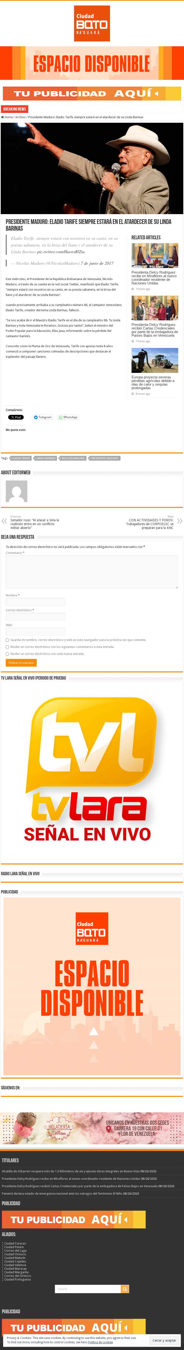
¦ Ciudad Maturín (13, 1258)
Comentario (15, 553)
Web (9, 625)
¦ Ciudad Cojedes (14, 1261)
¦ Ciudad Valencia (14, 1265)
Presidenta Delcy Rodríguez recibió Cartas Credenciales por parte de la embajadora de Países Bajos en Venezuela (155, 330)
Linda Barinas (45, 458)
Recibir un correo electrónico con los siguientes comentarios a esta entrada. (62, 647)
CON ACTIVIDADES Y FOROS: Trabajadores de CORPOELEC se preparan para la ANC (149, 522)
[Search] (125, 1289)
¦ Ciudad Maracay (14, 1268)
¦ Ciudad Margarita (15, 1272)
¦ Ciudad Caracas (14, 1243)
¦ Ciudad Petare (13, 1247)
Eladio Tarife (21, 458)
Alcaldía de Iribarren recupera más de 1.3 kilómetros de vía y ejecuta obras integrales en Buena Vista (71, 1171)
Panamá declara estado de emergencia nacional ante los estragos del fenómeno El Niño (62, 1193)
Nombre (13, 595)
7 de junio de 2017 (97, 263)
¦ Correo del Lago (14, 1250)
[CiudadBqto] (92, 22)
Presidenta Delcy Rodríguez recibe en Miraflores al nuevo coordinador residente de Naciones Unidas (154, 277)
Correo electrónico (20, 610)
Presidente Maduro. (105, 458)
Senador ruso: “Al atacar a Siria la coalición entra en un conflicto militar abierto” (35, 522)
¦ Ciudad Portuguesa (16, 1279)
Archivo (20, 117)
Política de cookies (100, 1342)
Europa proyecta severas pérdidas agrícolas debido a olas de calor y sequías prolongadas (153, 382)
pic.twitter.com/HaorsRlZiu (61, 251)
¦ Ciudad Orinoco (14, 1254)
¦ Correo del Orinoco (16, 1276)
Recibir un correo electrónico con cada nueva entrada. (47, 654)
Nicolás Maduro (73, 458)
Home (8, 117)
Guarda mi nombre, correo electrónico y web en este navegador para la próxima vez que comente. (78, 640)
